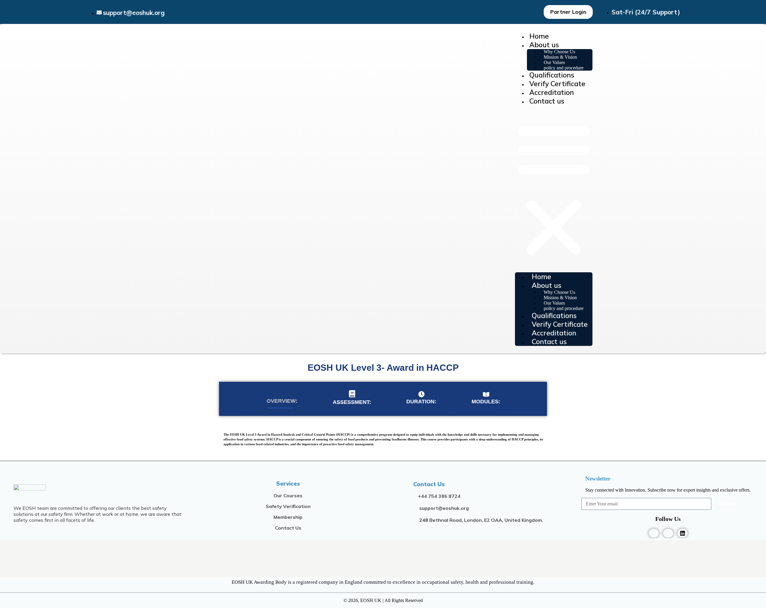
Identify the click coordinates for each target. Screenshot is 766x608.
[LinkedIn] (682, 533)
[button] (553, 188)
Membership (288, 517)
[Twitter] (668, 533)
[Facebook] (654, 533)
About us (544, 44)
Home (539, 36)
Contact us (546, 101)
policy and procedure (563, 67)
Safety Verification (288, 506)
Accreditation (551, 92)
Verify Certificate (557, 83)
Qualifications (551, 75)
